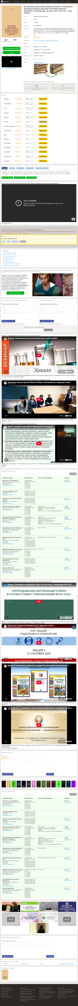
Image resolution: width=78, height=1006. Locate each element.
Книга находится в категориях (12, 265)
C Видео (68, 1)
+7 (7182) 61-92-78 (68, 498)
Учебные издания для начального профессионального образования (47, 992)
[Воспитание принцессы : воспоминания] (48, 784)
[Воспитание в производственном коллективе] (38, 784)
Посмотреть (43, 99)
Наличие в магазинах (9, 262)
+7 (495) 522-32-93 (68, 527)
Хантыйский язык (5, 991)
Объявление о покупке (10, 253)
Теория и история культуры (7, 989)
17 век (23, 1)
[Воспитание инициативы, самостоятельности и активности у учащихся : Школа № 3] (4, 784)
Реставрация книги (38, 62)
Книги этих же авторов (10, 254)
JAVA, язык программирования (46, 996)
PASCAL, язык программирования (65, 989)
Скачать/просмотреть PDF (11, 48)
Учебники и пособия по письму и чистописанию (27, 1000)
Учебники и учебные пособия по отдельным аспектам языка (27, 997)
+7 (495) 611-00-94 (67, 507)
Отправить (50, 774)
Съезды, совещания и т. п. (7, 996)
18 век (28, 1)
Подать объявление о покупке (10, 304)
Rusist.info (6, 1)
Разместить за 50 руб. (8, 321)
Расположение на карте (7, 485)
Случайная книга (53, 1)
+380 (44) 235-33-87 (68, 480)
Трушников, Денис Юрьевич (66, 963)
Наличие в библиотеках (10, 256)
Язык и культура (61, 998)
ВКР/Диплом (47, 40)
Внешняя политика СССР (6, 988)
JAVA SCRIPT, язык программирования (66, 996)
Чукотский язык (4, 995)
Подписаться (48, 330)
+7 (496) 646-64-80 (68, 537)
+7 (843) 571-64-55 (68, 567)
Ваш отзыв (5, 756)
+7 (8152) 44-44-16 (68, 549)
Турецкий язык (23, 988)
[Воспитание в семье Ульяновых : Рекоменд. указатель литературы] (34, 784)
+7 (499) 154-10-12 (68, 517)
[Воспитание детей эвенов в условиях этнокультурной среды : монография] (53, 784)
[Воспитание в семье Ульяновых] (9, 784)
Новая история (42, 994)
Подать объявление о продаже (48, 304)
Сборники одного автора (26, 991)
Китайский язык (4, 993)
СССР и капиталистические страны (28, 989)
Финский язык (61, 988)
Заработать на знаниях (42, 168)
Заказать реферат (7, 177)
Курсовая (41, 40)
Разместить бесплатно (47, 321)
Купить (11, 52)
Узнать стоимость (20, 177)
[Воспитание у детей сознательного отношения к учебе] (24, 784)
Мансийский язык (62, 994)
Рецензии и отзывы (9, 258)
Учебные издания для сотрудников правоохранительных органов (66, 992)
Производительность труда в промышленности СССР (26, 994)
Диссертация (54, 40)
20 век (40, 1)
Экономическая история (44, 989)
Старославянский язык (44, 998)
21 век (45, 1)
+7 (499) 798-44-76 (68, 506)
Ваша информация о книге (9, 941)
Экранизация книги (11, 68)
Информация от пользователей (12, 264)
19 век (34, 1)
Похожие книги (8, 260)
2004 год (5, 963)
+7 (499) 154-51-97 (67, 518)
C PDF (61, 1)
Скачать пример (31, 177)
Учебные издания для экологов (46, 988)
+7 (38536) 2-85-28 (68, 558)
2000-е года (25, 963)
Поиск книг (16, 1)
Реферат (36, 40)
